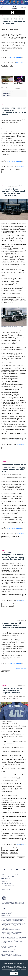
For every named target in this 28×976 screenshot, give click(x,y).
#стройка (4, 65)
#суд (11, 169)
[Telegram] (10, 869)
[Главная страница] (15, 7)
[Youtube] (23, 869)
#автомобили (15, 536)
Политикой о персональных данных (11, 969)
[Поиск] (2, 7)
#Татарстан (15, 603)
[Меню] (25, 7)
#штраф (4, 847)
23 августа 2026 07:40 (22, 620)
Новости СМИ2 (7, 93)
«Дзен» (18, 62)
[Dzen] (17, 869)
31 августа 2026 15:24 (12, 186)
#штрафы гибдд (14, 847)
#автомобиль (5, 447)
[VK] (4, 869)
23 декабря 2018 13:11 (22, 16)
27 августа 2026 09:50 (22, 550)
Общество (3, 15)
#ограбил (4, 172)
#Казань (4, 169)
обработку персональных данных (17, 967)
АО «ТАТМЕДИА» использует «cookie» (9, 954)
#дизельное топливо (7, 606)
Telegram (23, 62)
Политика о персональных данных (9, 949)
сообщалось (8, 493)
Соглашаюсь (14, 973)
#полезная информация (8, 857)
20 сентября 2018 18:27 (22, 105)
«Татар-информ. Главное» (13, 57)
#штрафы (4, 852)
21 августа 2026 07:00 (22, 685)
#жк (11, 65)
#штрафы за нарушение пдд (9, 850)
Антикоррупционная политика (8, 951)
